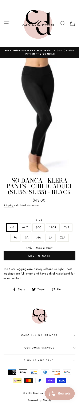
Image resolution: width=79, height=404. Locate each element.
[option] (39, 52)
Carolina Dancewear (39, 335)
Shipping (9, 205)
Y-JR (66, 227)
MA (38, 237)
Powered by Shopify (39, 400)
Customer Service (39, 347)
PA (15, 237)
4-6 (12, 227)
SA (27, 237)
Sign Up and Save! (39, 360)
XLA (62, 237)
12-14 (52, 227)
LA (50, 237)
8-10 (38, 227)
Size (39, 219)
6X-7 (25, 227)
